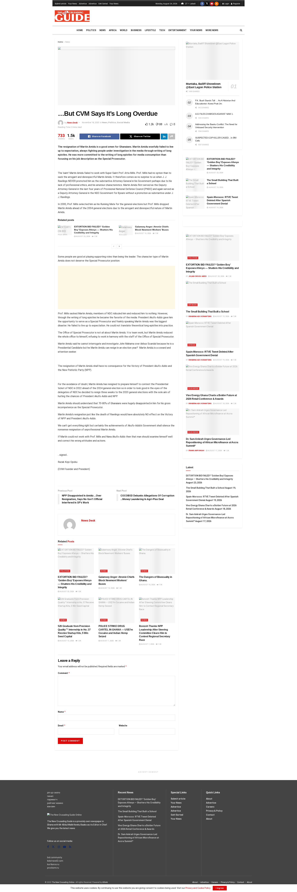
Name (62, 711)
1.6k (234, 316)
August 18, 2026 (222, 403)
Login (226, 4)
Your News (72, 4)
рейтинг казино (55, 803)
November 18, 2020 (90, 122)
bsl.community (54, 857)
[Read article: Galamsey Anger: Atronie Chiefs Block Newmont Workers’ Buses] (126, 230)
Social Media (123, 122)
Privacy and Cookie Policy (197, 888)
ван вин (51, 806)
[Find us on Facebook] (202, 3)
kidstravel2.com (55, 861)
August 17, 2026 (214, 451)
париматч (52, 799)
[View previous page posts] (113, 246)
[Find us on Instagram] (59, 847)
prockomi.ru (53, 868)
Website (123, 725)
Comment (64, 673)
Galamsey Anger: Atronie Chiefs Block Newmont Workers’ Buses (116, 580)
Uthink (105, 882)
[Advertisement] (186, 15)
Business (136, 30)
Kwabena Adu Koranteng (200, 316)
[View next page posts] (119, 246)
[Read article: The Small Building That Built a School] (195, 185)
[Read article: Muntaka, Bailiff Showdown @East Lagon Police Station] (212, 61)
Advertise (83, 4)
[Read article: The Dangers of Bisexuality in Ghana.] (157, 561)
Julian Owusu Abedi (198, 276)
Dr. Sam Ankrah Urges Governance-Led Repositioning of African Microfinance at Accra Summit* (212, 442)
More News (212, 30)
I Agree (220, 888)
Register (236, 4)
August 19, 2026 (222, 316)
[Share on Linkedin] (164, 136)
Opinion (192, 305)
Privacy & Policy (214, 811)
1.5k (95, 236)
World (123, 30)
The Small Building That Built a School (207, 311)
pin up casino (53, 792)
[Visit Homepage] (72, 16)
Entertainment (177, 30)
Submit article (60, 4)
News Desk (72, 122)
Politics (91, 30)
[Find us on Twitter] (207, 3)
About (209, 799)
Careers (210, 807)
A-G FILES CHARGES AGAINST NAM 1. (214, 114)
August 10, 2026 (143, 233)
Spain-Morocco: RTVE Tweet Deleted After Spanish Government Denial (222, 200)
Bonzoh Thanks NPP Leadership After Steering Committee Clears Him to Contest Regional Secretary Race (154, 633)
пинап (50, 796)
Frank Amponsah (196, 451)
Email (61, 725)
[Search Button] (241, 30)
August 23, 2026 (82, 236)
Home (80, 30)
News (102, 30)
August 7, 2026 (107, 641)
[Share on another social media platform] (171, 136)
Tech (162, 30)
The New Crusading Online (63, 882)
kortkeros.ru (53, 864)
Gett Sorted (103, 4)
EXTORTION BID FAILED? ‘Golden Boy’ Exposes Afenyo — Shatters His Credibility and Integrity (93, 229)
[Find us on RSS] (217, 3)
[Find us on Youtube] (212, 3)
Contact (210, 815)
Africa (112, 30)
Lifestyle (150, 30)
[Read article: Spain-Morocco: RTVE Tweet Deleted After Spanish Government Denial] (195, 202)
